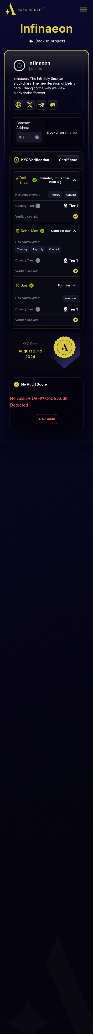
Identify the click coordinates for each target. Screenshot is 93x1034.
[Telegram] (75, 216)
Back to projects (50, 41)
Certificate (68, 160)
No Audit (48, 419)
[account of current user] (83, 9)
